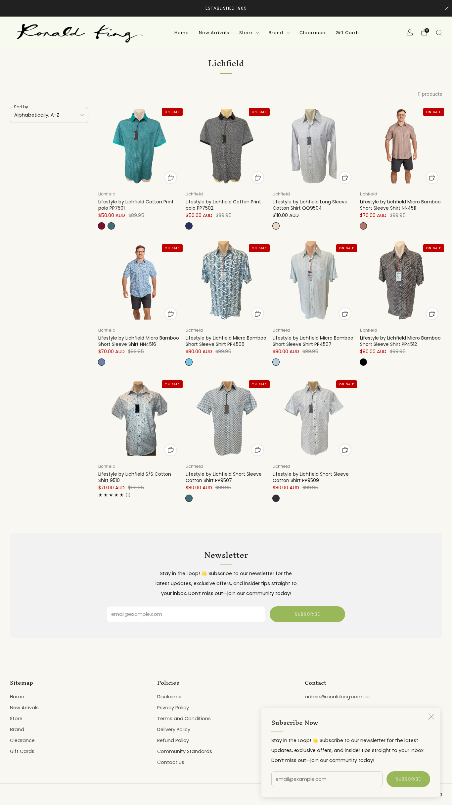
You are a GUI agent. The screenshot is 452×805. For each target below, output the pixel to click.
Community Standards (184, 751)
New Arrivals (214, 32)
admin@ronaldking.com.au (337, 696)
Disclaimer (169, 696)
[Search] (438, 32)
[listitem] (226, 8)
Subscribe (408, 779)
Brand (276, 32)
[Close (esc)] (431, 716)
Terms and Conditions (184, 718)
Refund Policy (173, 740)
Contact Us (170, 762)
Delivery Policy (173, 729)
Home (181, 32)
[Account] (409, 32)
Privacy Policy (173, 707)
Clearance (312, 32)
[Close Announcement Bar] (446, 8)
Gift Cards (348, 32)
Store (245, 32)
